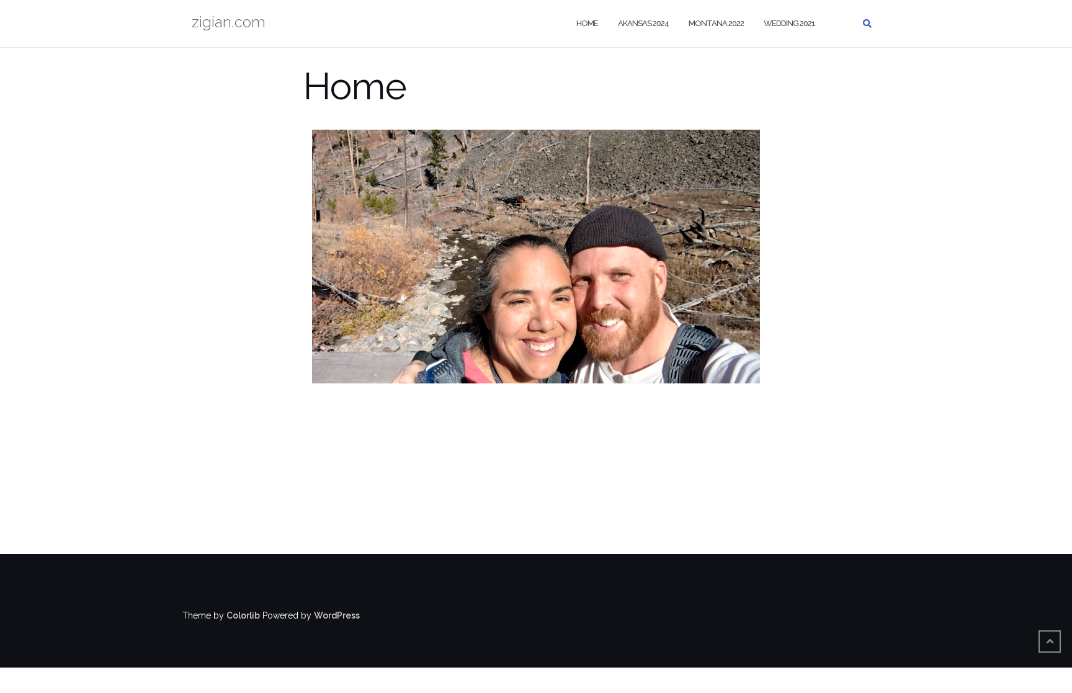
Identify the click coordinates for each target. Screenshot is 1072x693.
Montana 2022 (716, 23)
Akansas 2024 (643, 23)
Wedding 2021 (789, 23)
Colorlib (243, 615)
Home (587, 23)
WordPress (337, 615)
